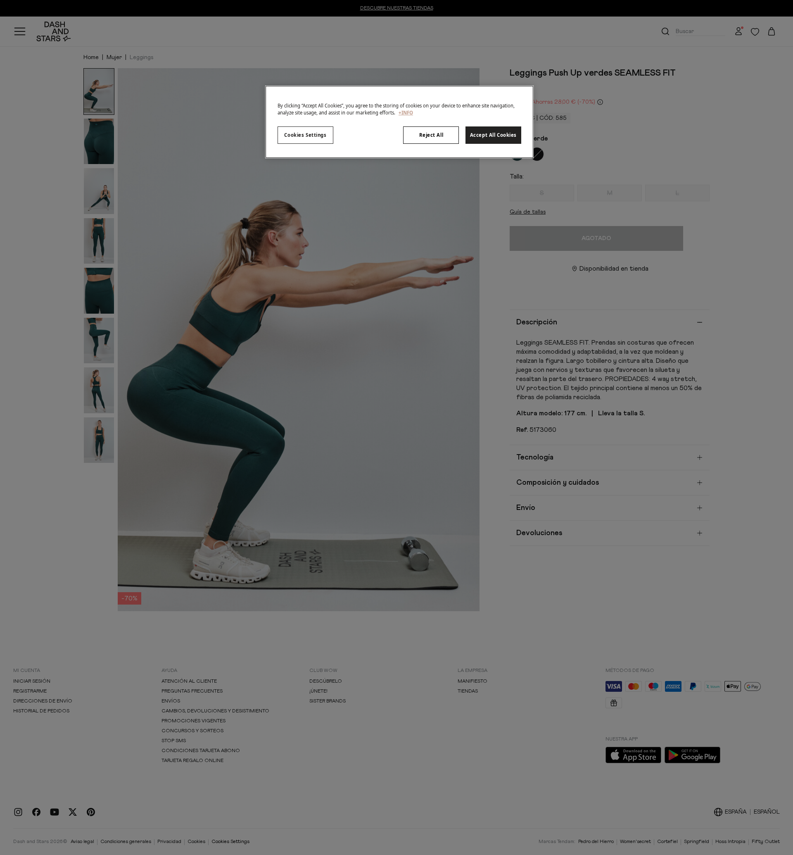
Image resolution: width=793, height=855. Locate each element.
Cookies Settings (305, 135)
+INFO (406, 113)
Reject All (431, 135)
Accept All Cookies (493, 135)
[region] (399, 122)
